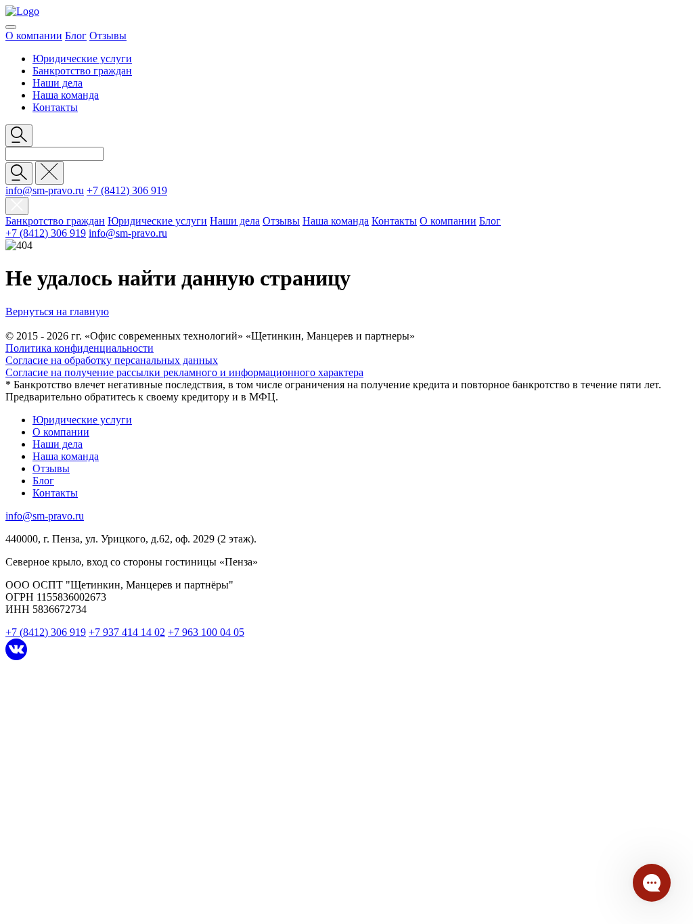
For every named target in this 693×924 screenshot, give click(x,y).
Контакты (55, 107)
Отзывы (108, 35)
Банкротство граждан (82, 70)
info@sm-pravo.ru (44, 190)
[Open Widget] (652, 883)
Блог (76, 35)
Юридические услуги (82, 58)
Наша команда (65, 95)
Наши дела (57, 83)
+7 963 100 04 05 (206, 632)
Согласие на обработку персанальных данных (111, 360)
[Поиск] (18, 173)
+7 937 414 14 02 (127, 632)
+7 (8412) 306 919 (127, 190)
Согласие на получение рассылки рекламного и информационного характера (184, 372)
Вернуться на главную (57, 311)
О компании (33, 35)
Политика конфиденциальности (79, 348)
